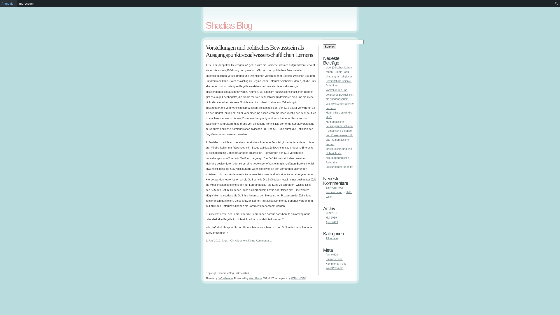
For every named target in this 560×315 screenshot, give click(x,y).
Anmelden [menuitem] (8, 3)
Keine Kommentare (259, 240)
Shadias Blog (229, 25)
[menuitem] (556, 3)
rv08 (231, 240)
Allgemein (241, 240)
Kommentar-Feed (336, 263)
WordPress (255, 278)
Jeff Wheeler (225, 278)
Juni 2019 (332, 213)
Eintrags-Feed (334, 259)
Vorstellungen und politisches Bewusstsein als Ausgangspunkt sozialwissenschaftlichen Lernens (259, 51)
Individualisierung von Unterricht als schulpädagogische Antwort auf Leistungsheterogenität (339, 158)
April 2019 (332, 222)
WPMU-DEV (298, 278)
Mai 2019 (331, 217)
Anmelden (332, 254)
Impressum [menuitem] (26, 3)
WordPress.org (334, 268)
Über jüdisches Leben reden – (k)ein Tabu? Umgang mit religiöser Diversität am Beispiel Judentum (339, 76)
